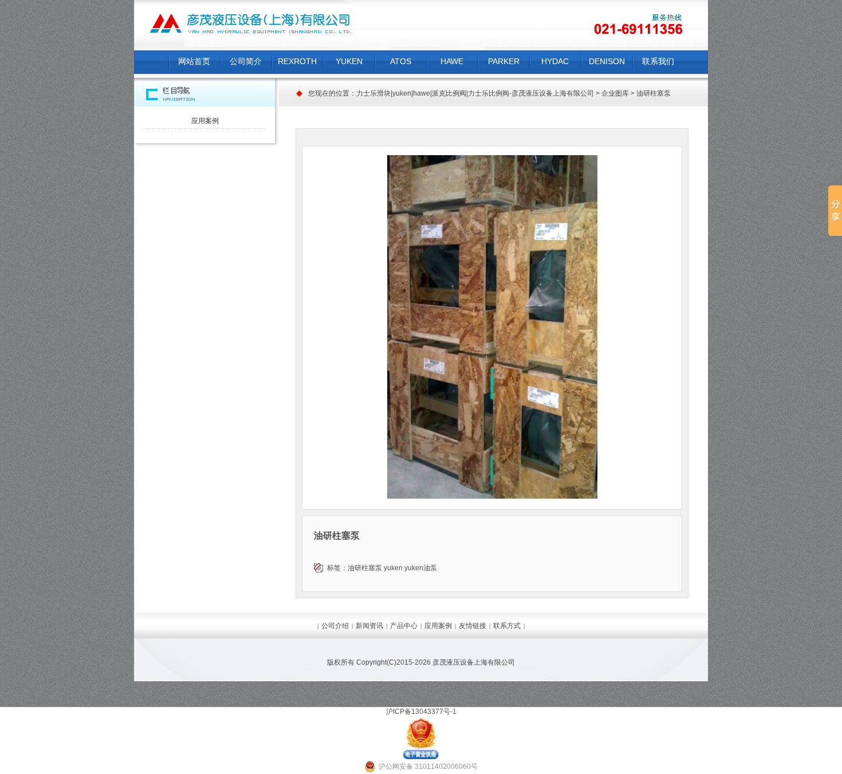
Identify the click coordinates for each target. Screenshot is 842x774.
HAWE (451, 61)
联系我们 (658, 61)
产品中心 (404, 626)
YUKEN (349, 61)
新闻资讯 (369, 626)
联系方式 (507, 626)
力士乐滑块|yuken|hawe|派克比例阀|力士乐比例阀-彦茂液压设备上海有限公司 (475, 93)
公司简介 (246, 61)
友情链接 (472, 626)
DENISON (607, 61)
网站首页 (194, 61)
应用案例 (205, 121)
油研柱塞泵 (365, 568)
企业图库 (615, 93)
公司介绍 (335, 626)
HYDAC (555, 61)
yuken (393, 568)
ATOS (400, 61)
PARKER (504, 61)
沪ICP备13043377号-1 (421, 712)
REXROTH (297, 61)
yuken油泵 (420, 568)
